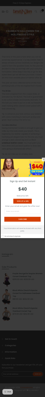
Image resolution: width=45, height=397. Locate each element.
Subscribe (22, 219)
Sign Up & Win (23, 201)
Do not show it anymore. (13, 236)
